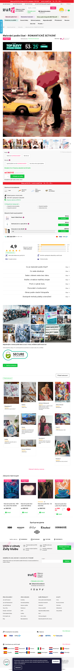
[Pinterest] (40, 589)
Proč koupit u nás (6, 616)
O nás (57, 600)
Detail (9, 512)
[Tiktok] (43, 589)
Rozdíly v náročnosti (7, 610)
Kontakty (23, 600)
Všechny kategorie (42, 616)
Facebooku (24, 539)
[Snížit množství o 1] (9, 177)
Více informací (66, 631)
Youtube (47, 539)
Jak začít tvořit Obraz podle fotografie (42, 4)
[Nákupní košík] (69, 10)
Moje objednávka (24, 618)
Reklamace (23, 608)
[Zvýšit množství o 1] (9, 175)
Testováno (58, 605)
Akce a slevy (23, 616)
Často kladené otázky (7, 613)
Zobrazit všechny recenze (36, 469)
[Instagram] (34, 589)
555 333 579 (11, 236)
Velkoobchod (59, 608)
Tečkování (40, 605)
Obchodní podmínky (25, 602)
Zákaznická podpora (45, 11)
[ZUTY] (37, 575)
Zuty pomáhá (59, 610)
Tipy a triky (5, 608)
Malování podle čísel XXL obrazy (45, 618)
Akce (39, 613)
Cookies (22, 613)
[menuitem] (12, 17)
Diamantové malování (43, 602)
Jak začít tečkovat (28, 4)
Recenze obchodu (60, 602)
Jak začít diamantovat (17, 4)
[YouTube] (37, 589)
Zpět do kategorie (11, 365)
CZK (62, 4)
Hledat (53, 8)
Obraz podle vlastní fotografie (44, 600)
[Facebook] (31, 589)
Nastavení (18, 667)
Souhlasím (56, 661)
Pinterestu (59, 539)
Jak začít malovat (6, 4)
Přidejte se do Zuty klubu (64, 547)
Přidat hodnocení (10, 252)
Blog (4, 618)
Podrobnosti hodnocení (33, 38)
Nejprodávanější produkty (43, 610)
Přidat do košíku (17, 176)
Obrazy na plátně (42, 608)
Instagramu (36, 539)
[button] (62, 375)
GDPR (22, 610)
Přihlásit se (67, 561)
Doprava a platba (24, 605)
